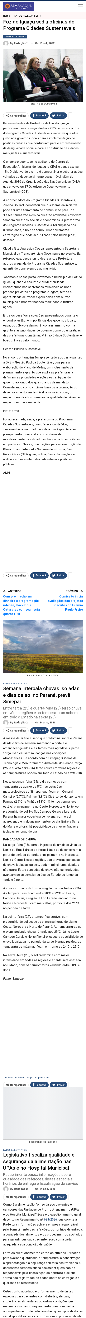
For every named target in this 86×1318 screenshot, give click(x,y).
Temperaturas (41, 1077)
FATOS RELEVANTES (15, 36)
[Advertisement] (43, 521)
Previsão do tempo (22, 1077)
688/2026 (50, 1219)
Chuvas (8, 1077)
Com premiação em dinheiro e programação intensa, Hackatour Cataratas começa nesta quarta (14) (21, 605)
